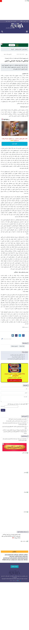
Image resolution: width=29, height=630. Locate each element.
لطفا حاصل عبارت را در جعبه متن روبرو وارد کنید (17, 404)
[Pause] (3, 135)
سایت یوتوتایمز (14, 560)
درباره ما (12, 21)
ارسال (3, 410)
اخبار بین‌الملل (18, 49)
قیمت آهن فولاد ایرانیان (22, 558)
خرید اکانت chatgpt (6, 560)
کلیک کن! (14, 144)
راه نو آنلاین (21, 555)
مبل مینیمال (24, 556)
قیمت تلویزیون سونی (9, 555)
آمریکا (12, 49)
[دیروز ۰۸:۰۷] (24, 536)
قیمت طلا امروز (6, 558)
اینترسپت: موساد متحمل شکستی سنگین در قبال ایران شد (16, 421)
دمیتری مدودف (14, 346)
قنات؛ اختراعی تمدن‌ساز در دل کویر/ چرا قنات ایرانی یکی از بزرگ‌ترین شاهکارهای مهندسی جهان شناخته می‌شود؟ (11, 536)
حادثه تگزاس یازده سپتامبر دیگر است (16, 355)
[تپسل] (1, 44)
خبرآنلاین (14, 26)
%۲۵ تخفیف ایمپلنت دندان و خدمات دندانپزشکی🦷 (15, 375)
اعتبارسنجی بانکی (13, 558)
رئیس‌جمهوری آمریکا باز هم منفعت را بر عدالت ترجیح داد (16, 58)
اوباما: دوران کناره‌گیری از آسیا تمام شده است (15, 359)
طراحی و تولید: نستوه (14, 580)
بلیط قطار (25, 560)
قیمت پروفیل (20, 560)
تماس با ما (14, 21)
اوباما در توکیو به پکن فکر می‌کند (17, 357)
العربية (24, 21)
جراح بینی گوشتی (18, 556)
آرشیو (6, 21)
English (21, 21)
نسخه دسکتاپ (14, 566)
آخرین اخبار (24, 416)
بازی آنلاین (16, 555)
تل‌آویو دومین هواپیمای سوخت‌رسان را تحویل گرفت (17, 419)
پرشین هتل (11, 556)
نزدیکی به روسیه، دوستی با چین (16, 60)
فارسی (27, 21)
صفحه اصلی (24, 49)
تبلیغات (9, 21)
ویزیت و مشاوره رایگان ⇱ (14, 380)
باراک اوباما (22, 346)
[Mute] (5, 135)
